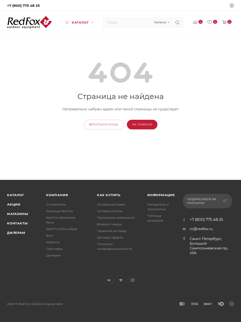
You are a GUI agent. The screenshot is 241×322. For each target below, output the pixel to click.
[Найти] (177, 22)
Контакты (17, 223)
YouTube (133, 280)
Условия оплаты (109, 211)
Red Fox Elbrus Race (61, 229)
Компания (57, 195)
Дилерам (16, 233)
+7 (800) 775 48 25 (23, 5)
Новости (53, 242)
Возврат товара (109, 224)
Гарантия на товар (112, 231)
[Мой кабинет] (232, 6)
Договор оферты (110, 237)
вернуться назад (103, 124)
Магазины (17, 214)
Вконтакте (109, 280)
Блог (49, 235)
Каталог (15, 195)
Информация (161, 195)
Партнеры (54, 249)
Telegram (121, 280)
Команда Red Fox (59, 211)
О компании (56, 204)
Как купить (108, 195)
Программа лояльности (116, 217)
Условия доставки (111, 204)
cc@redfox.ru (201, 229)
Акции (13, 204)
